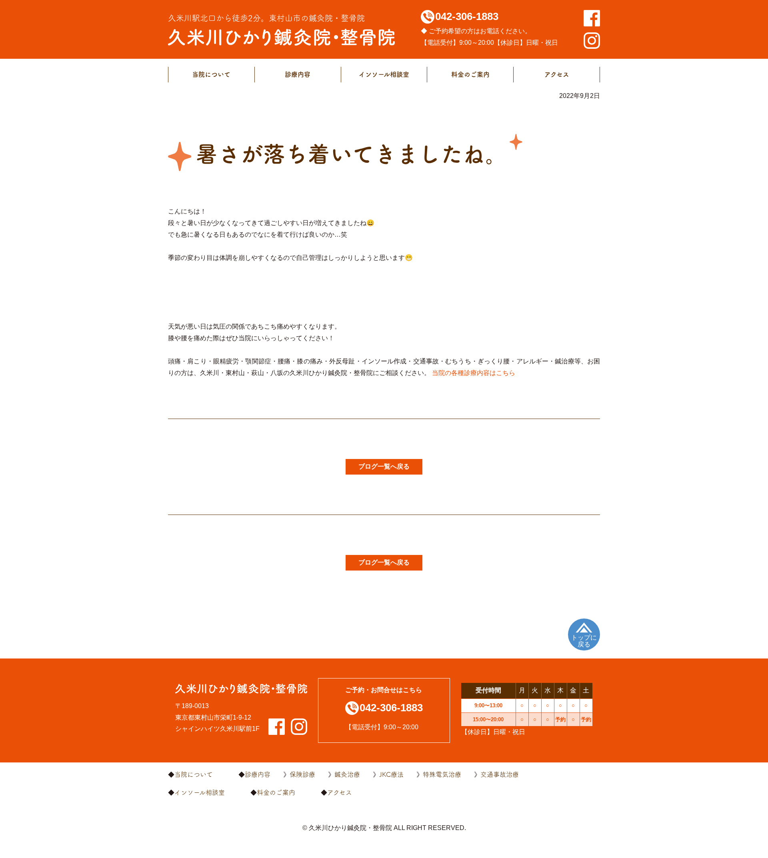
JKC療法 (391, 774)
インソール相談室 (384, 74)
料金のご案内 (470, 74)
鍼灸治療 (347, 774)
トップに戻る (584, 641)
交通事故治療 (499, 774)
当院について (211, 74)
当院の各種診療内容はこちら (473, 372)
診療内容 (297, 74)
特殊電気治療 (442, 774)
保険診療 (302, 774)
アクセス (556, 74)
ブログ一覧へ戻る (384, 466)
